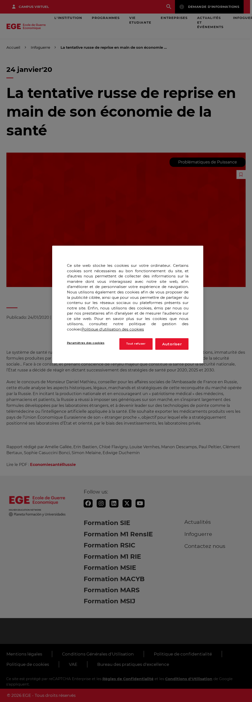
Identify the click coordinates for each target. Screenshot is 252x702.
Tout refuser (135, 343)
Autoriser (172, 344)
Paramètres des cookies (86, 343)
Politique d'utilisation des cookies (112, 329)
